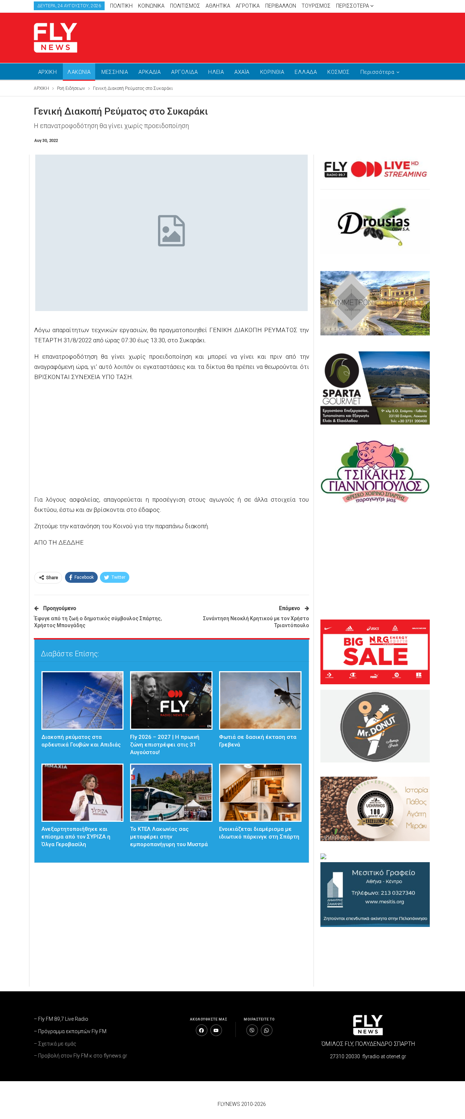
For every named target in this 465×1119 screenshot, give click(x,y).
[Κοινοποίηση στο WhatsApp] (266, 1030)
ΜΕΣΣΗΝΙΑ (114, 72)
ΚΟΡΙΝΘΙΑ (272, 72)
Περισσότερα (353, 6)
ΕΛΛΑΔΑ (306, 72)
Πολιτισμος (185, 6)
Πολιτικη (121, 6)
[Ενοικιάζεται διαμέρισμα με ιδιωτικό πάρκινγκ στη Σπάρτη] (260, 793)
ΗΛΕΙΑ (216, 72)
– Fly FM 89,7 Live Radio (61, 1019)
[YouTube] (216, 1030)
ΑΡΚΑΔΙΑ (149, 72)
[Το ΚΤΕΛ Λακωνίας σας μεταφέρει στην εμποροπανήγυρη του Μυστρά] (171, 793)
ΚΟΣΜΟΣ (338, 72)
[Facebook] (201, 1030)
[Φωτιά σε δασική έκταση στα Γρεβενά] (260, 700)
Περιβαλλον (280, 6)
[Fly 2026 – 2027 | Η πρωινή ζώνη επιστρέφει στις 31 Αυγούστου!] (171, 700)
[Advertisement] (301, 36)
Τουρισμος (316, 6)
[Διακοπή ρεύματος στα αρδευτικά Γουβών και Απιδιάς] (83, 700)
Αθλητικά (218, 6)
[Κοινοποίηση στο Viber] (252, 1030)
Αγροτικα (248, 6)
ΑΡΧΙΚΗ (47, 72)
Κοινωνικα (151, 6)
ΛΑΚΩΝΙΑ (78, 72)
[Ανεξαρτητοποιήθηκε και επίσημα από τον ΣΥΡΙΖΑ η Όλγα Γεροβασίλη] (83, 793)
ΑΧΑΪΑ (241, 72)
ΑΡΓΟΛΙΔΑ (184, 72)
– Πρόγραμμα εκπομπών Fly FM (70, 1031)
